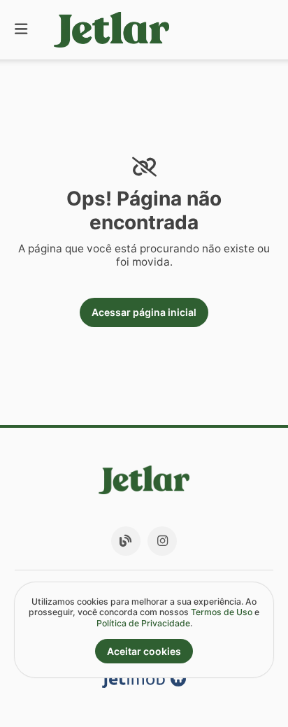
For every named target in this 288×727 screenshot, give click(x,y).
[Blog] (126, 541)
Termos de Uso (221, 612)
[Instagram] (162, 541)
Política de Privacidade (143, 623)
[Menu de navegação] (21, 29)
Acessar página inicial (144, 312)
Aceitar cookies (144, 651)
